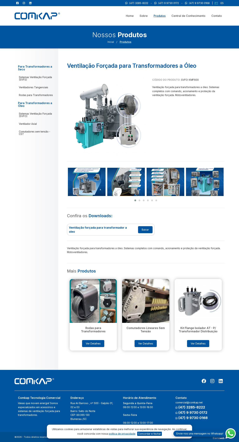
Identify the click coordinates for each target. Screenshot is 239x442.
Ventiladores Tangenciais (33, 87)
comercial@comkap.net (189, 402)
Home (130, 16)
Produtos (160, 16)
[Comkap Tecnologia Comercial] (37, 15)
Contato (216, 16)
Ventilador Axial (28, 123)
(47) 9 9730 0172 (168, 3)
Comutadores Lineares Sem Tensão (145, 329)
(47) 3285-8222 (138, 3)
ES (222, 3)
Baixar (145, 229)
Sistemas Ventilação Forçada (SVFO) (35, 115)
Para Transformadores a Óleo (35, 104)
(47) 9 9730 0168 (199, 3)
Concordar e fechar (149, 433)
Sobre (144, 16)
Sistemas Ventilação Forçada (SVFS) (35, 78)
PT (216, 3)
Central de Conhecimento (188, 16)
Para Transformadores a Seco (35, 68)
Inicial (111, 41)
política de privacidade (122, 433)
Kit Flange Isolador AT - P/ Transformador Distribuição (198, 329)
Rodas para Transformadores (36, 95)
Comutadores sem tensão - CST (34, 132)
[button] (135, 200)
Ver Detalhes (93, 343)
